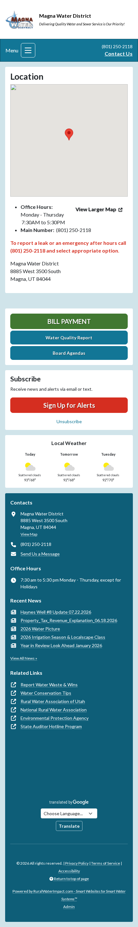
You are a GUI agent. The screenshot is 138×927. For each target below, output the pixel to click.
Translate (69, 826)
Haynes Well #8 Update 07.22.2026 (56, 612)
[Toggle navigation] (28, 50)
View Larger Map (95, 209)
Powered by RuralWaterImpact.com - (69, 895)
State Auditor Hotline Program (51, 726)
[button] (69, 134)
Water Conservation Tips (46, 693)
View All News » (23, 658)
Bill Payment (69, 321)
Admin (69, 906)
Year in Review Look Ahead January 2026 (61, 645)
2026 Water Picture (40, 628)
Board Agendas (69, 353)
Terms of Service (105, 863)
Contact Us (119, 53)
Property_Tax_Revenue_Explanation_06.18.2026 (69, 620)
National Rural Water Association (54, 709)
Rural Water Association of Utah (53, 701)
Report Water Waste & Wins (49, 684)
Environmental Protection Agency (55, 718)
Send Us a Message (40, 554)
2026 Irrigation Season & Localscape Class (63, 637)
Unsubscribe (69, 421)
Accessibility (69, 871)
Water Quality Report (69, 337)
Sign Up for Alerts (69, 405)
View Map (29, 534)
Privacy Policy (77, 863)
